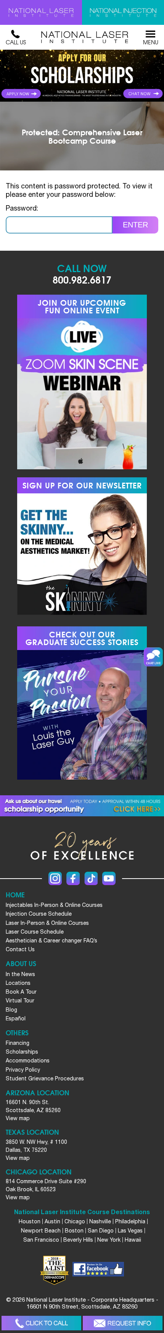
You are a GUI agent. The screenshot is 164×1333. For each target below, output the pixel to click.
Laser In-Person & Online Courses (47, 923)
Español (16, 1018)
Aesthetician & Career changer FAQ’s (51, 940)
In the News (20, 974)
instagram (55, 878)
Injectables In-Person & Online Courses (54, 905)
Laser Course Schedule (35, 932)
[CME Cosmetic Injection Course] (123, 12)
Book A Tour (21, 992)
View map (18, 1118)
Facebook (73, 878)
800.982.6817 (82, 279)
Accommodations (28, 1060)
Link (41, 76)
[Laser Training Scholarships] (82, 805)
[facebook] (98, 1270)
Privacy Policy (23, 1070)
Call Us (16, 42)
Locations (18, 983)
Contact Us (20, 949)
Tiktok (91, 878)
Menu (150, 42)
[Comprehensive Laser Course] (41, 12)
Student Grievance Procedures (45, 1078)
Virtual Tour (20, 1000)
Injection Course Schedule (39, 914)
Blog (11, 1010)
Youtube (109, 878)
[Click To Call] (41, 1323)
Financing (17, 1043)
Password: (22, 208)
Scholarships (22, 1052)
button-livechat (153, 656)
